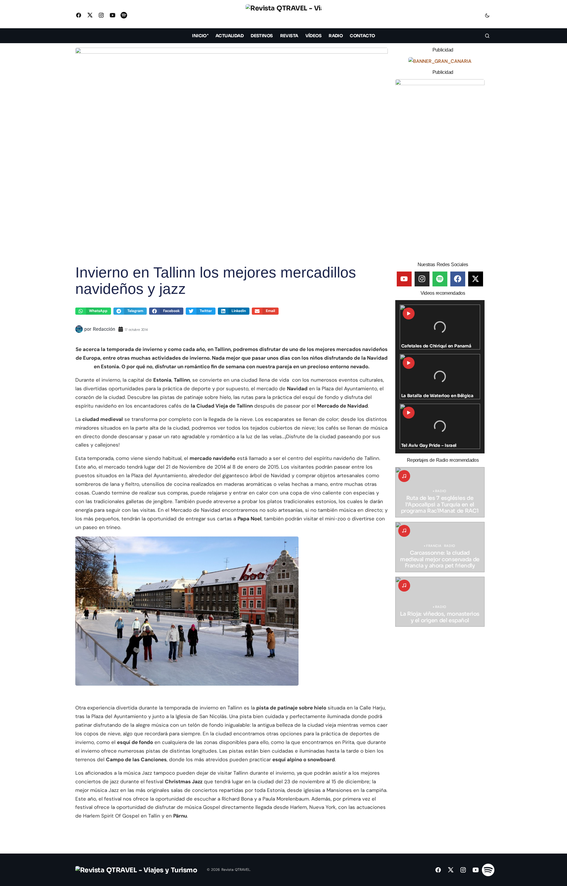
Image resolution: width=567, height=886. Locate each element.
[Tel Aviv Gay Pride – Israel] (440, 426)
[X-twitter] (475, 279)
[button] (487, 15)
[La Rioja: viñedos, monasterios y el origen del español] (440, 602)
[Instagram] (422, 279)
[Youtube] (404, 279)
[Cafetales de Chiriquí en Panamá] (440, 327)
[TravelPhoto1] (440, 168)
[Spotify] (439, 279)
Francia (434, 545)
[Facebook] (457, 279)
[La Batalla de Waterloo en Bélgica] (440, 376)
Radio (440, 491)
